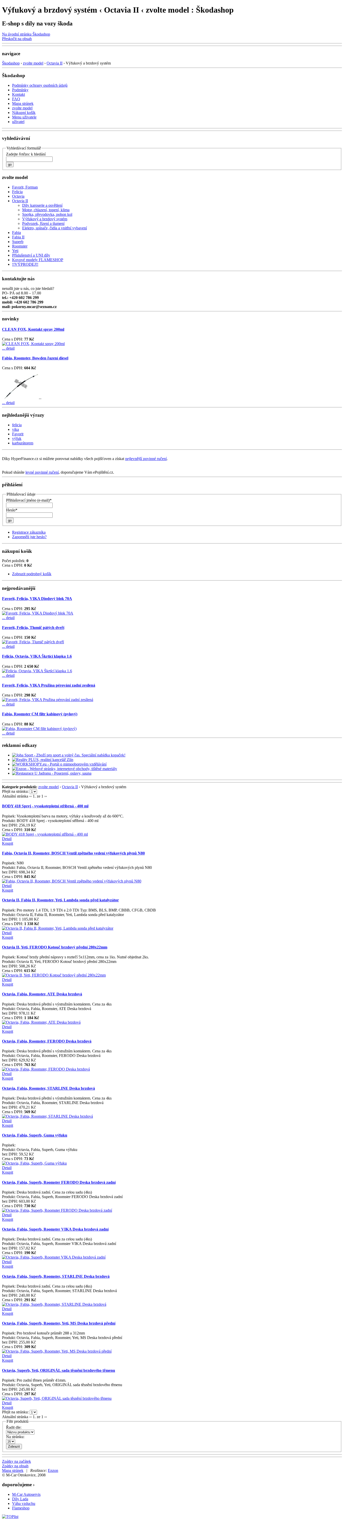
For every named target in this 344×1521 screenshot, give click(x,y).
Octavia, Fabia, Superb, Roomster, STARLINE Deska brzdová (56, 1276)
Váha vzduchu (23, 1503)
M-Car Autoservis (26, 1494)
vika (15, 429)
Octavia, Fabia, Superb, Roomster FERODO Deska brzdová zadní (59, 1182)
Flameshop (20, 1508)
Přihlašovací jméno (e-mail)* (29, 500)
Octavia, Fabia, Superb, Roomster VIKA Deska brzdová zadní (55, 1229)
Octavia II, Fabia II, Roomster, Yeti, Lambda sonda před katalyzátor (60, 900)
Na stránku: (15, 1437)
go (10, 164)
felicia (17, 425)
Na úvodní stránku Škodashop (26, 34)
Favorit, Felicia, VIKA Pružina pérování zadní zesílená (48, 685)
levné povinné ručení (42, 472)
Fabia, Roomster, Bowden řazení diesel (35, 358)
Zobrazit (14, 1446)
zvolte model (33, 63)
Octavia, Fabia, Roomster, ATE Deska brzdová (42, 994)
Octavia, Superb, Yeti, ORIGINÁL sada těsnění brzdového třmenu (58, 1370)
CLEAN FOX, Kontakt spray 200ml (33, 329)
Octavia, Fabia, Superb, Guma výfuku (34, 1135)
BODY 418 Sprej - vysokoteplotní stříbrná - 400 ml (45, 806)
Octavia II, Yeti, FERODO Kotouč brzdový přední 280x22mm (54, 947)
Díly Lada (20, 1499)
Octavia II (54, 63)
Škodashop (11, 63)
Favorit (17, 434)
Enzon (53, 1470)
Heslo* (11, 510)
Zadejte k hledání (26, 154)
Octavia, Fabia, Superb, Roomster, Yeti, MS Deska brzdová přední (58, 1323)
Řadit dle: (13, 1427)
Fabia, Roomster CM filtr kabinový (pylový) (39, 714)
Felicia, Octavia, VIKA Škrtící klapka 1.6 (37, 656)
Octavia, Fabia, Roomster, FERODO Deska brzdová (46, 1041)
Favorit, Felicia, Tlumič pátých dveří (33, 627)
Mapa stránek (12, 1470)
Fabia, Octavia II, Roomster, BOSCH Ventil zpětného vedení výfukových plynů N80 (73, 853)
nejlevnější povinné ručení (146, 459)
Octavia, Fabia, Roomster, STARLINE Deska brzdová (48, 1088)
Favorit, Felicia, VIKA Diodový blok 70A (37, 598)
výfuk (16, 438)
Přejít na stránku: (16, 791)
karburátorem (22, 443)
